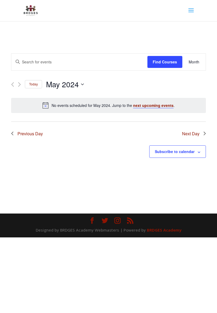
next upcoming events (153, 105)
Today (33, 84)
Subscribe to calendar (175, 151)
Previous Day (30, 134)
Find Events (164, 62)
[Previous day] (12, 84)
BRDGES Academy (164, 230)
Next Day (191, 134)
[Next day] (19, 84)
